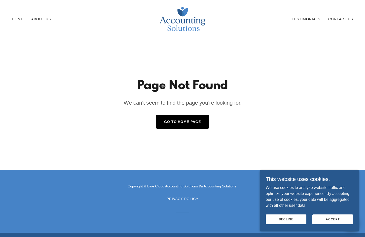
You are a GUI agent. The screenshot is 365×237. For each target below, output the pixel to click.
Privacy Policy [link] (182, 199)
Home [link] (17, 19)
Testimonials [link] (306, 19)
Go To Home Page (182, 122)
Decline (286, 219)
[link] (182, 19)
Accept (332, 219)
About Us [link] (41, 19)
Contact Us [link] (340, 19)
